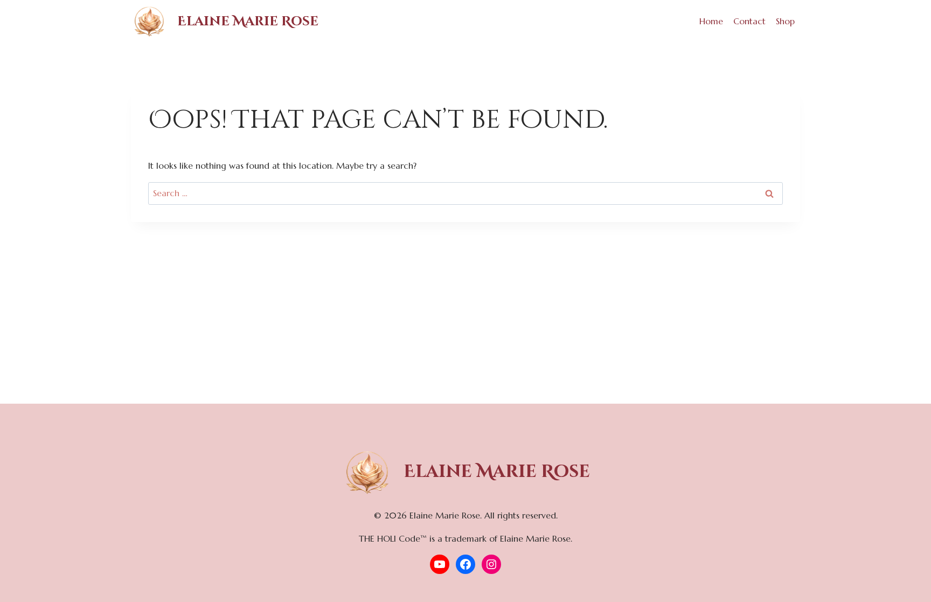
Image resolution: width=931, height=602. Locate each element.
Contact (749, 21)
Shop (785, 21)
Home (711, 21)
